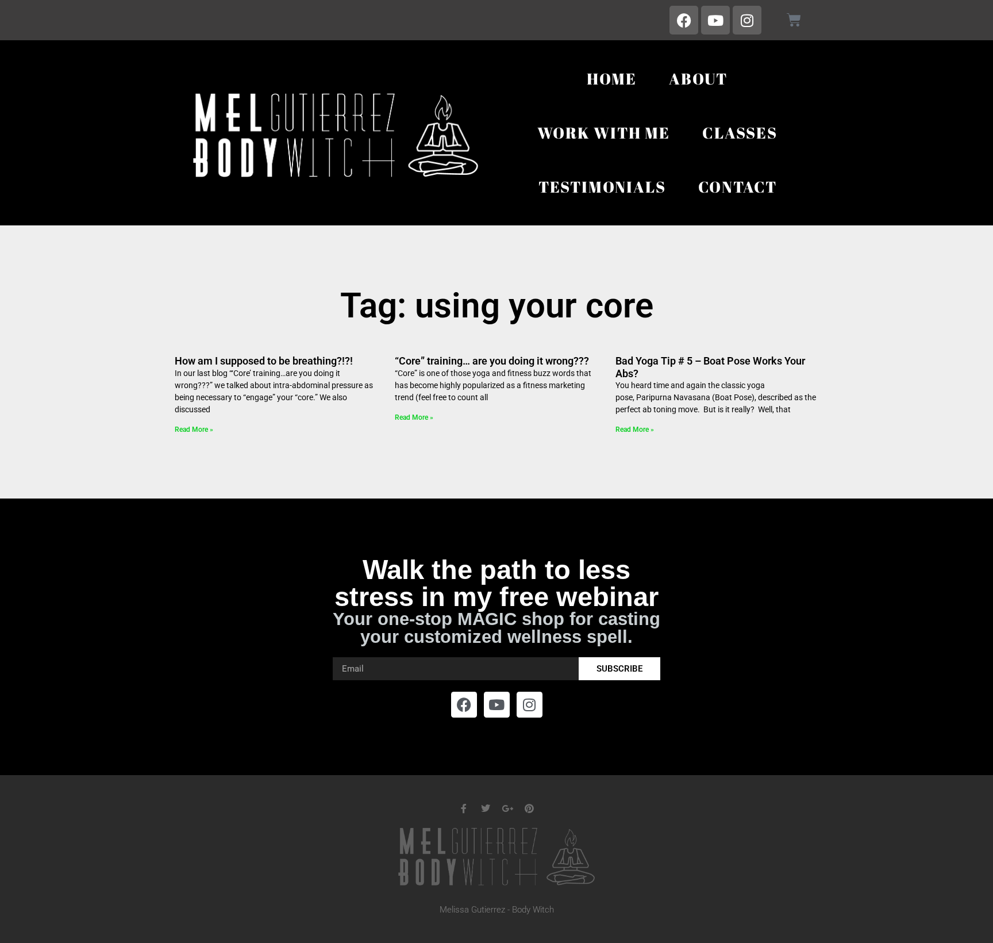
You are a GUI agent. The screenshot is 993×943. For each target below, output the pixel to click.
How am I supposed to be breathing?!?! (264, 361)
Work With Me (603, 132)
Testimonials (602, 186)
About (698, 78)
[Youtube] (715, 20)
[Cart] (794, 20)
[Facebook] (683, 20)
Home (612, 78)
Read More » (194, 429)
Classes (740, 132)
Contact (738, 186)
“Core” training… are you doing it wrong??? (492, 361)
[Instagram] (747, 20)
